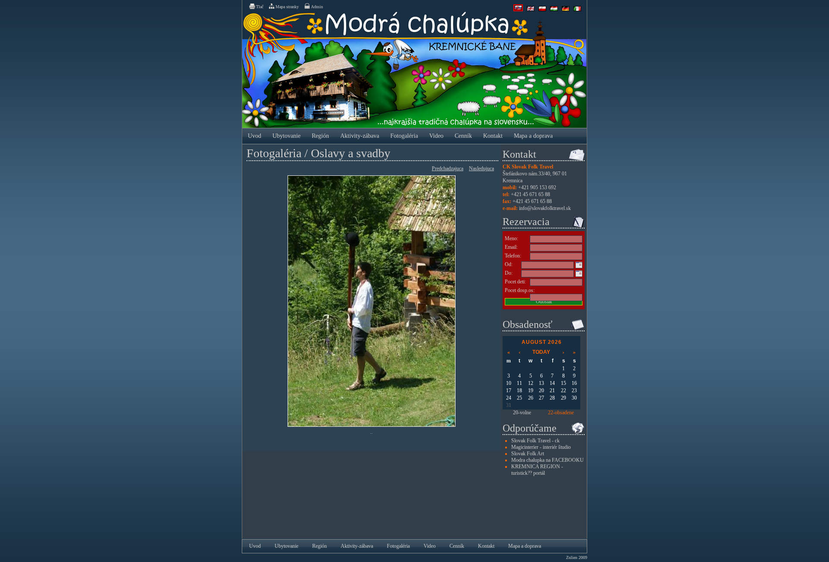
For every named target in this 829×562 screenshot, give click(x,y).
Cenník (463, 136)
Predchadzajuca (447, 168)
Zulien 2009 (576, 557)
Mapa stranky (287, 6)
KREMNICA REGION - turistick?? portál (537, 470)
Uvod (254, 136)
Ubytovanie (286, 136)
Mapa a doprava (533, 136)
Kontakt (493, 136)
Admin (317, 6)
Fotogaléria (404, 136)
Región (320, 136)
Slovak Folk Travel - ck (535, 441)
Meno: (511, 238)
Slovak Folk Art (527, 454)
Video (436, 136)
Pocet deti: (515, 282)
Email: (511, 247)
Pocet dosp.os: (520, 290)
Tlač (259, 6)
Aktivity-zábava (359, 136)
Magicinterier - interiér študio (541, 447)
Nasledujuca (481, 168)
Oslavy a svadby (350, 153)
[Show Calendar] (579, 264)
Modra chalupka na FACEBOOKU (547, 460)
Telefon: (513, 256)
